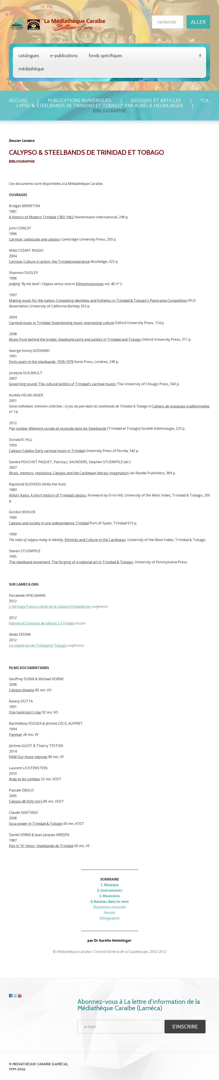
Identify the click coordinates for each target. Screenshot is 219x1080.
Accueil (18, 100)
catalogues (28, 55)
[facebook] (200, 56)
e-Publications (64, 55)
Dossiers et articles (156, 100)
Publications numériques (79, 100)
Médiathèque (31, 68)
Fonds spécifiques (105, 55)
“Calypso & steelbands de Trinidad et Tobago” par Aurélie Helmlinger (113, 103)
